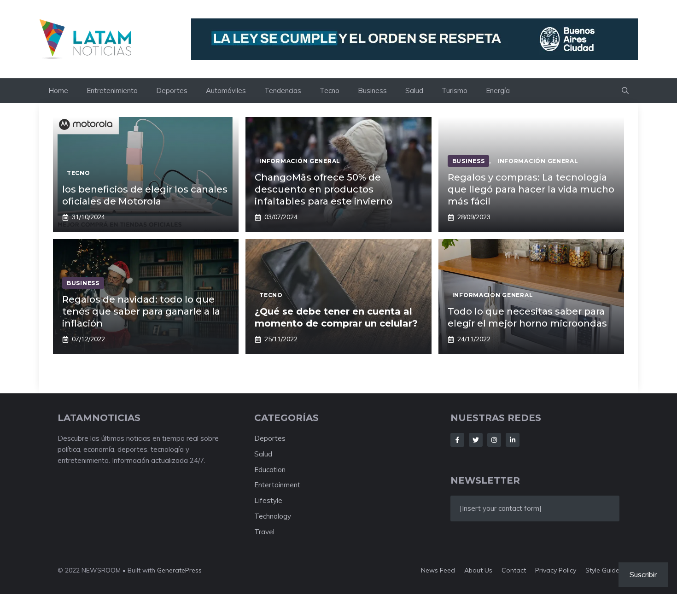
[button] (625, 90)
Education (270, 469)
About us (478, 570)
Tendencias (282, 90)
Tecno (329, 90)
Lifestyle (268, 500)
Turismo (454, 90)
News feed (438, 570)
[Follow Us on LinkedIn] (512, 440)
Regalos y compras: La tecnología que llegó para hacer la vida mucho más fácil (531, 189)
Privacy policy (555, 570)
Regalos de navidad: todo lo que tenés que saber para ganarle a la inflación (141, 311)
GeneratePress (179, 570)
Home (58, 90)
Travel (264, 531)
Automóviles (226, 90)
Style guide (602, 570)
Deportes (171, 90)
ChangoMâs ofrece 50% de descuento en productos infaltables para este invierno (323, 189)
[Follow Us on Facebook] (457, 440)
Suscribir (643, 574)
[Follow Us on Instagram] (494, 440)
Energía (498, 90)
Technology (272, 516)
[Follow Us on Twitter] (476, 440)
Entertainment (277, 484)
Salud (414, 90)
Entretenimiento (112, 90)
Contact (514, 570)
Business (372, 90)
